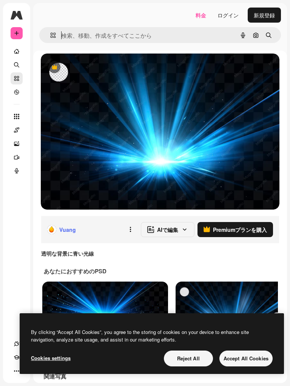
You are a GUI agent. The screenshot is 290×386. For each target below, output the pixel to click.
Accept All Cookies (246, 358)
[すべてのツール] (17, 116)
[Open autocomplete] (50, 35)
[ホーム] (17, 51)
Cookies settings (51, 357)
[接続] (17, 344)
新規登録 (264, 15)
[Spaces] (17, 130)
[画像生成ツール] (17, 144)
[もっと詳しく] (17, 92)
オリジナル (93, 68)
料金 (201, 15)
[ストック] (17, 78)
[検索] (17, 65)
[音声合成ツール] (17, 171)
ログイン (228, 15)
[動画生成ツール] (17, 157)
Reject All (188, 358)
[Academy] (17, 357)
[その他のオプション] (130, 229)
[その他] (17, 371)
